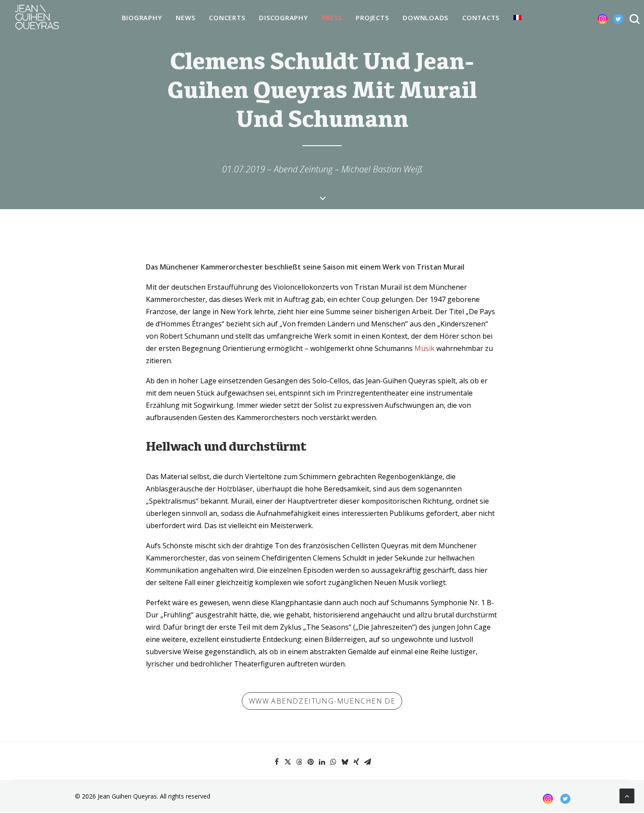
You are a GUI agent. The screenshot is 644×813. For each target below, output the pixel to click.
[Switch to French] (517, 17)
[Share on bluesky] (345, 762)
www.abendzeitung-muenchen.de (322, 701)
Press (332, 17)
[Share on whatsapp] (333, 762)
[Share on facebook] (276, 762)
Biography (142, 17)
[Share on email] (367, 762)
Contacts (480, 17)
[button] (596, 17)
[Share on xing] (356, 762)
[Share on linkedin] (322, 762)
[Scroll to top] (626, 795)
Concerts (227, 17)
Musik (424, 348)
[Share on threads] (299, 762)
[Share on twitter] (288, 762)
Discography (283, 17)
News (185, 17)
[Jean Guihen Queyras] (36, 17)
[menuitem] (142, 17)
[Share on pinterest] (310, 762)
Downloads (425, 17)
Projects (372, 17)
